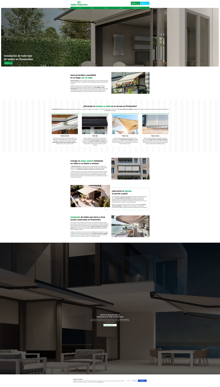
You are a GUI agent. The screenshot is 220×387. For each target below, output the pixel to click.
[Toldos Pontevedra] (79, 3)
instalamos (76, 234)
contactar (84, 91)
